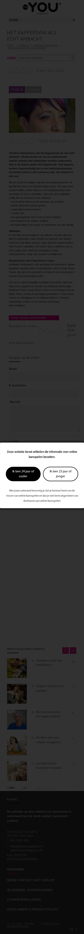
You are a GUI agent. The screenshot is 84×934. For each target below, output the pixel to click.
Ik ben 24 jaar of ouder (23, 474)
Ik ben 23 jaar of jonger (60, 474)
